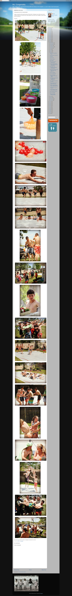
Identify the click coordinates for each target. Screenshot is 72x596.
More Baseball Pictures (53, 91)
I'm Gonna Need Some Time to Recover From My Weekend (54, 64)
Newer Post (16, 569)
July (51, 49)
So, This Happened (53, 73)
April (51, 96)
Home (30, 569)
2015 (50, 101)
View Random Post (53, 120)
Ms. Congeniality (19, 5)
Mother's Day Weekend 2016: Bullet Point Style (54, 85)
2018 (50, 39)
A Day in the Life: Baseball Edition (53, 94)
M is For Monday (52, 92)
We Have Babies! (52, 72)
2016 (50, 41)
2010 (50, 108)
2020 (50, 36)
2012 (50, 105)
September (52, 46)
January (51, 100)
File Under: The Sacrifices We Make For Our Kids (53, 67)
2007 (50, 112)
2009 (50, 109)
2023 (50, 32)
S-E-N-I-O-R (52, 57)
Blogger (41, 593)
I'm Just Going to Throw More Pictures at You (53, 89)
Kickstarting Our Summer (54, 55)
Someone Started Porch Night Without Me (53, 83)
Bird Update (52, 60)
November (52, 44)
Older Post (44, 569)
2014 (50, 103)
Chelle (54, 13)
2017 (50, 40)
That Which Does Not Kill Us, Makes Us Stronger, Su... (54, 79)
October (51, 45)
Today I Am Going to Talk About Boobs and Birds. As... (54, 70)
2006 (50, 113)
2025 (50, 30)
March (51, 97)
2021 (50, 35)
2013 (50, 104)
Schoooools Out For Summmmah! (53, 62)
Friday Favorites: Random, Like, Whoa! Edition (53, 76)
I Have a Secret (52, 59)
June (51, 50)
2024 (50, 31)
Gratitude (51, 56)
